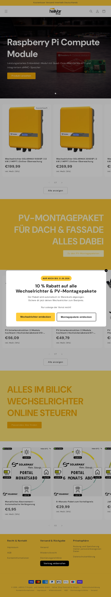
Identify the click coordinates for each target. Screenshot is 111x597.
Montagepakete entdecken (76, 317)
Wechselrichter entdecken (35, 316)
